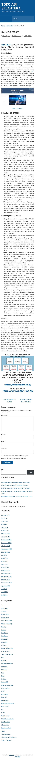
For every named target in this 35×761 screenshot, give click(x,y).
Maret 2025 (5, 567)
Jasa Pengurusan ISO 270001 (26, 400)
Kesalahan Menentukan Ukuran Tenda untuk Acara (16, 496)
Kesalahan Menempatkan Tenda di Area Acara (15, 482)
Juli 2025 (4, 555)
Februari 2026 (5, 533)
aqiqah (3, 611)
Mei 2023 (4, 595)
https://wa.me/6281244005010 (18, 391)
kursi (2, 673)
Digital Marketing (6, 624)
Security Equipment (7, 719)
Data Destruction (6, 620)
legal (2, 676)
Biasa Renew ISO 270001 (9, 400)
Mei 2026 (4, 524)
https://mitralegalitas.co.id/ (18, 385)
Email (3, 441)
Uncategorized (5, 734)
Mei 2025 (4, 561)
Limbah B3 (4, 682)
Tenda (3, 731)
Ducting (3, 627)
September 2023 (6, 583)
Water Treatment (6, 740)
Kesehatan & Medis (7, 663)
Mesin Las (4, 694)
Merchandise (5, 688)
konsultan (4, 666)
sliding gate (5, 725)
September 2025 (6, 549)
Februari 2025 (5, 570)
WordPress (11, 755)
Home (2, 25)
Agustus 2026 (5, 515)
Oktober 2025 (5, 546)
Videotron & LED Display (9, 737)
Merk (2, 691)
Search (31, 19)
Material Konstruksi (7, 685)
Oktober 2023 (5, 579)
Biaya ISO (6, 45)
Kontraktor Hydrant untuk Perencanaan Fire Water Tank (16, 492)
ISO (32, 71)
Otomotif (4, 697)
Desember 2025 (6, 540)
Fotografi (4, 642)
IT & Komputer (5, 651)
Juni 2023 (4, 592)
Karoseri (3, 660)
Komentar (4, 415)
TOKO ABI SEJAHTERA (11, 6)
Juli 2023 (4, 589)
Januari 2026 (5, 537)
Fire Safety (4, 639)
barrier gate (5, 617)
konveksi (4, 670)
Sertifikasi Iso (9, 25)
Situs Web (4, 448)
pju (2, 709)
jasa (2, 657)
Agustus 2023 (5, 586)
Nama (3, 434)
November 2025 (6, 543)
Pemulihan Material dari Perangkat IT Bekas (14, 485)
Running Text (5, 716)
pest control (5, 706)
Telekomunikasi (6, 728)
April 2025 (4, 564)
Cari (2, 469)
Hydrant (3, 645)
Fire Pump (4, 636)
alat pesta (4, 608)
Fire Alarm (4, 633)
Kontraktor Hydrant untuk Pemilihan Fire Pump (15, 488)
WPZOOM (17, 756)
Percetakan (4, 700)
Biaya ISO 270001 (17, 108)
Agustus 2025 (5, 552)
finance (3, 630)
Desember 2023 (6, 573)
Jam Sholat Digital (7, 654)
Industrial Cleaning (7, 648)
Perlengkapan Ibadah (7, 703)
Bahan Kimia (5, 614)
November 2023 (6, 576)
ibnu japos (6, 36)
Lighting (3, 679)
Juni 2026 (4, 521)
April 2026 (4, 527)
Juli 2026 (4, 518)
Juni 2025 (4, 558)
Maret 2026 (5, 530)
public (3, 712)
